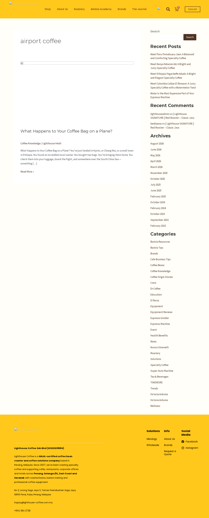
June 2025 (155, 190)
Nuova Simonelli (159, 347)
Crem (153, 282)
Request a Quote (170, 452)
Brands (122, 9)
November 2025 (159, 173)
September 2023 (159, 220)
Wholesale (153, 445)
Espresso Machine (160, 324)
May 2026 (155, 155)
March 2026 (156, 167)
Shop (48, 9)
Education (156, 294)
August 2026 (157, 143)
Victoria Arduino (159, 394)
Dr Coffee (155, 288)
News (153, 341)
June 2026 (155, 149)
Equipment (156, 306)
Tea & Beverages (159, 376)
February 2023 (158, 225)
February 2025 (158, 196)
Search (155, 31)
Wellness (155, 406)
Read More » (27, 171)
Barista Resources (160, 241)
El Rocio (154, 300)
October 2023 (157, 214)
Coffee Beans (157, 265)
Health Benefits (159, 335)
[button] (168, 9)
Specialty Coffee (159, 365)
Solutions (155, 359)
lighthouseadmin (159, 114)
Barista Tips (156, 247)
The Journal (139, 9)
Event (153, 329)
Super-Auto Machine (161, 370)
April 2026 (155, 161)
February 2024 (158, 208)
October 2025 (157, 178)
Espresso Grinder (159, 318)
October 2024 (157, 202)
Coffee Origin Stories (161, 277)
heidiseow (156, 123)
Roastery (79, 9)
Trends (154, 388)
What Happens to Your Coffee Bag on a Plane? (66, 131)
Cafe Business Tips (160, 259)
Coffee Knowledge (31, 143)
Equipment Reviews (161, 312)
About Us (62, 9)
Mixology (152, 439)
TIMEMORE (156, 382)
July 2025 (155, 184)
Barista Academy (101, 9)
